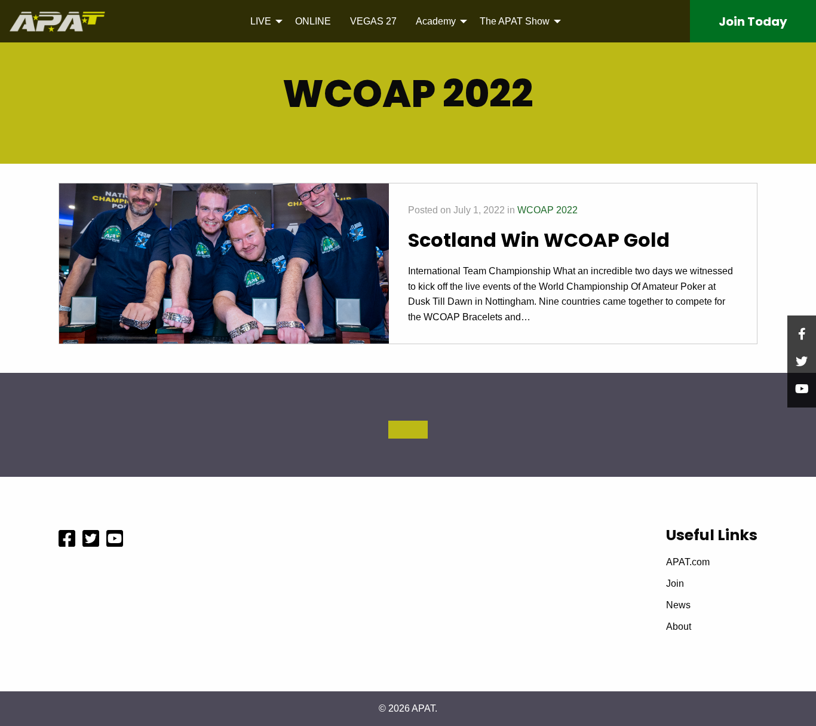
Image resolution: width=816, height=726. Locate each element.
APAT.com (688, 562)
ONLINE (313, 21)
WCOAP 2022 (547, 210)
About (678, 627)
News (678, 605)
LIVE (260, 21)
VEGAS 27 (373, 21)
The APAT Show (515, 21)
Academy (436, 21)
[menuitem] (263, 21)
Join (753, 21)
